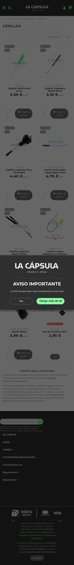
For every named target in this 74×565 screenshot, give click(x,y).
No (21, 301)
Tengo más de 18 (50, 301)
